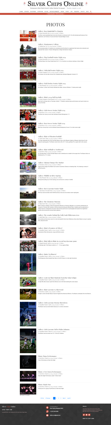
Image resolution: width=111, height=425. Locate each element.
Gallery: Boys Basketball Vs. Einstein (50, 31)
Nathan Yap (42, 46)
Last (68, 398)
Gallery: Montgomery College (48, 44)
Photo (83, 11)
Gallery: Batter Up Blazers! (47, 254)
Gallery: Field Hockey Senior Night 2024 (52, 83)
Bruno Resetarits (43, 33)
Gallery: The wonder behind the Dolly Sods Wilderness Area (58, 215)
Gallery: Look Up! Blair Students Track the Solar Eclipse (57, 278)
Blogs (46, 11)
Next (64, 398)
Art (72, 11)
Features (33, 11)
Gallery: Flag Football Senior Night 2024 (52, 57)
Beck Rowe (42, 112)
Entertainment (54, 11)
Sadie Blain (42, 217)
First (42, 398)
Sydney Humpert (44, 72)
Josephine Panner (44, 230)
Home (21, 11)
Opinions (40, 11)
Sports (27, 11)
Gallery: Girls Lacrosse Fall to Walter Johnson (53, 329)
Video (67, 11)
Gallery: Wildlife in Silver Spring (49, 176)
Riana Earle (42, 203)
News (62, 11)
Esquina (76, 11)
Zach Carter (42, 138)
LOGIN (92, 418)
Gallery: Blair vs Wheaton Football (49, 136)
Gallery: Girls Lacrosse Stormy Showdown (52, 303)
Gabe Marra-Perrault (45, 190)
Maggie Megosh (43, 243)
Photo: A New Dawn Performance (49, 372)
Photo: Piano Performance (47, 356)
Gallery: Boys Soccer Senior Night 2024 (51, 123)
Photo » (62, 33)
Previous (48, 398)
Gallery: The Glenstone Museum (49, 202)
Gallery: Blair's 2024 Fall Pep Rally (50, 97)
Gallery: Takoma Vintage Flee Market (51, 163)
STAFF (89, 418)
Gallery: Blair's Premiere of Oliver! (50, 228)
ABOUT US (85, 418)
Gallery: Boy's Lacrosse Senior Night (50, 189)
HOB (87, 11)
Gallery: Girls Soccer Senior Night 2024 (51, 110)
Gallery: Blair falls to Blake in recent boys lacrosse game (57, 241)
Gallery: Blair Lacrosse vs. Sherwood (50, 290)
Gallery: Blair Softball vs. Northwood (50, 150)
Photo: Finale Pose (44, 385)
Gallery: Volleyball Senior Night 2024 (50, 70)
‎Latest (4, 409)
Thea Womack (43, 85)
